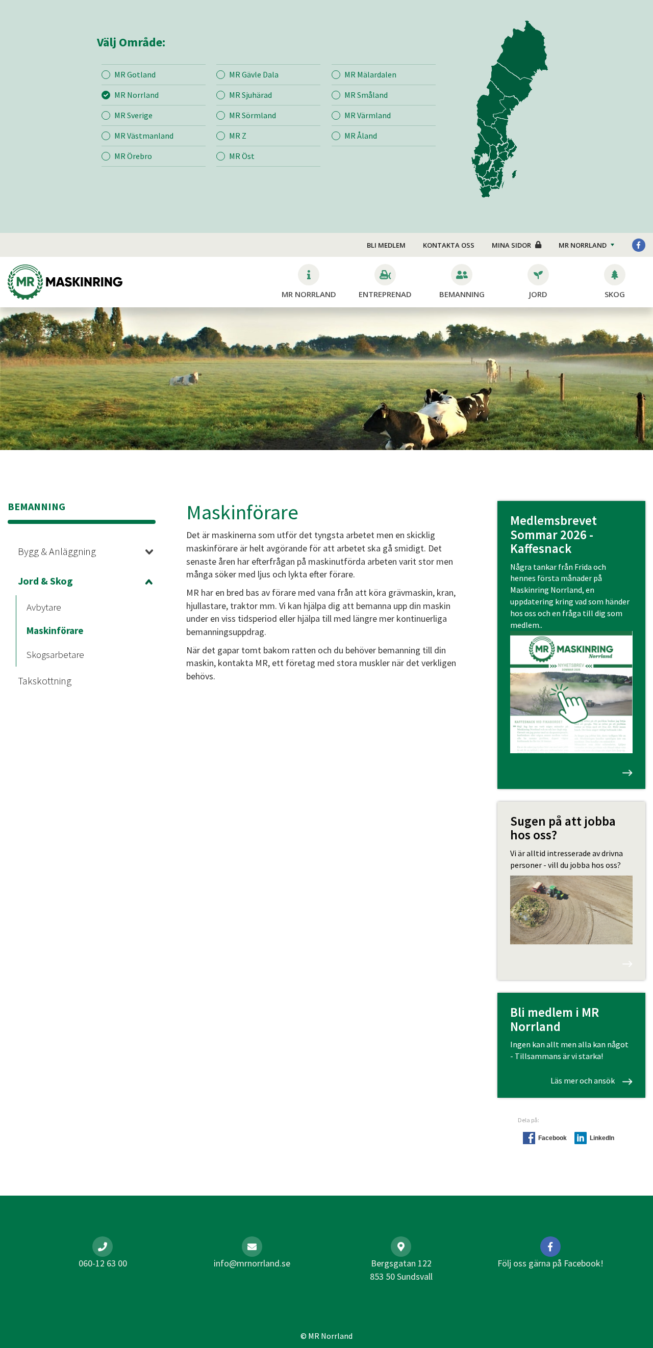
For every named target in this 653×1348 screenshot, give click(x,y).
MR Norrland (136, 95)
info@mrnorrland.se (252, 1263)
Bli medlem (386, 245)
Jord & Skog (45, 580)
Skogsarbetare (55, 654)
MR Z (237, 135)
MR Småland (366, 95)
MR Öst (242, 156)
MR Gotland (135, 74)
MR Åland (360, 135)
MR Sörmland (252, 115)
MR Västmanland (143, 135)
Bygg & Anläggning (57, 551)
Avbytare (44, 607)
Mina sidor (511, 245)
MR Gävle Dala (254, 74)
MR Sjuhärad (250, 95)
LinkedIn (602, 1138)
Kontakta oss (448, 245)
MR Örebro (133, 156)
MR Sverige (133, 115)
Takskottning (44, 680)
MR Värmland (367, 115)
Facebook (552, 1138)
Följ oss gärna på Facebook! (550, 1263)
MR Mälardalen (370, 74)
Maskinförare (55, 630)
